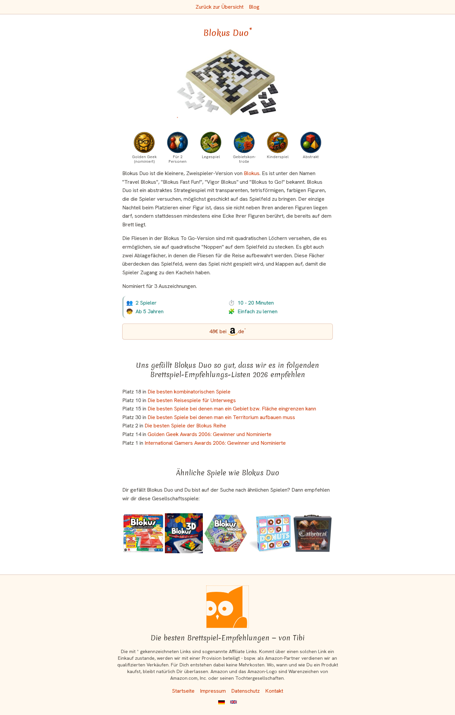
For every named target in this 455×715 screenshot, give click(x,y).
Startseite (183, 690)
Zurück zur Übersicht (219, 6)
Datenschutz (245, 690)
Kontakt (274, 690)
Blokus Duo (227, 33)
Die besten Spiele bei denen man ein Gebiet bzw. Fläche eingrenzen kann (232, 408)
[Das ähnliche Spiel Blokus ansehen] (143, 533)
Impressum (213, 690)
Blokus (251, 173)
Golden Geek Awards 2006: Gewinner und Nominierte (209, 434)
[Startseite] (227, 607)
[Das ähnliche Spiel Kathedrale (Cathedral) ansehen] (312, 533)
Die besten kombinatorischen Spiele (189, 391)
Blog (254, 6)
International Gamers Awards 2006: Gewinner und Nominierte (215, 442)
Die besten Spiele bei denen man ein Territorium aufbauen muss (221, 417)
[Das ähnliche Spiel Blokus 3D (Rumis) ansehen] (184, 533)
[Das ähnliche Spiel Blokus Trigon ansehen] (226, 533)
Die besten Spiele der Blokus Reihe (185, 425)
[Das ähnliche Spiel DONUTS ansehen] (269, 533)
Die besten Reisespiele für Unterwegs (192, 400)
